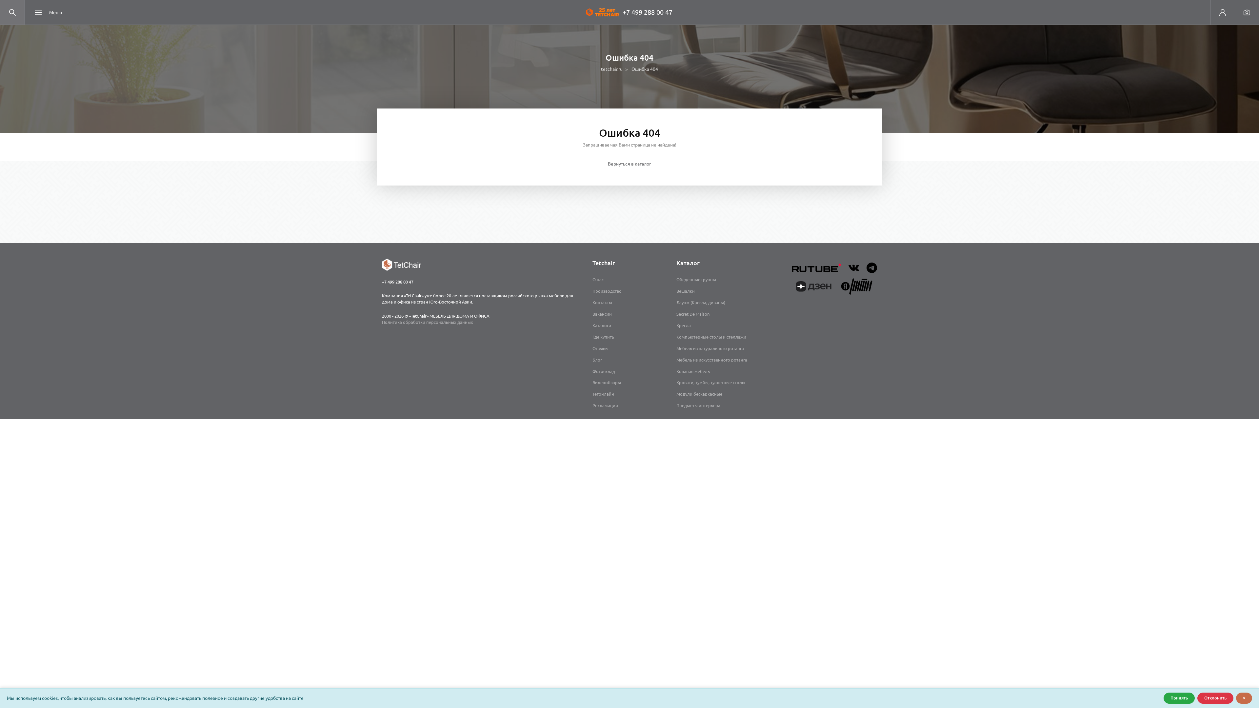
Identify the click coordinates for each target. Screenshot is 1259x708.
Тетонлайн (603, 394)
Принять (1179, 698)
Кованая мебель (693, 371)
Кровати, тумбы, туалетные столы (710, 382)
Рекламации (605, 405)
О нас (598, 279)
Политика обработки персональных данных (427, 322)
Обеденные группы (696, 279)
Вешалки (685, 291)
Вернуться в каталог (629, 164)
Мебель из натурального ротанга (710, 348)
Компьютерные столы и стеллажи (711, 337)
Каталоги (601, 325)
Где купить (603, 337)
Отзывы (600, 348)
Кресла (683, 325)
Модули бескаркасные (699, 394)
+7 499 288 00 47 (647, 12)
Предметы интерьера (698, 405)
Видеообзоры (606, 382)
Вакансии (602, 314)
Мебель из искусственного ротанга (711, 360)
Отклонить (1215, 698)
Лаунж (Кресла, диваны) (700, 302)
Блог (597, 360)
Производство (607, 291)
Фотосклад (603, 371)
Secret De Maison (692, 314)
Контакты (602, 302)
